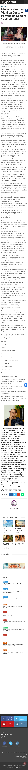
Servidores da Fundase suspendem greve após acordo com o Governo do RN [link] (13, 645)
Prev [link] (5, 548)
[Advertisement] (14, 669)
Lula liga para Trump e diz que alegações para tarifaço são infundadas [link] (12, 592)
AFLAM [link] (6, 490)
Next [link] (8, 548)
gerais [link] (10, 490)
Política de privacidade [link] (6, 734)
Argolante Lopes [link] (18, 767)
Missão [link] (2, 732)
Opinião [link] (19, 490)
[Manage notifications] (24, 763)
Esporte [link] (5, 627)
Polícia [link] (5, 612)
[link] (7, 23)
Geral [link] (4, 604)
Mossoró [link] (15, 490)
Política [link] (5, 581)
